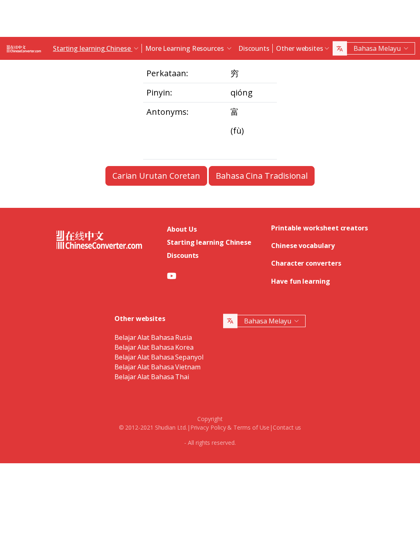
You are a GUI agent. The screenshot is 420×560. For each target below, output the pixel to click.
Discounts (253, 48)
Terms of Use (251, 427)
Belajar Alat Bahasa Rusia (153, 337)
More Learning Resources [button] (185, 48)
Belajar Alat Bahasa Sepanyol (158, 357)
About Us (181, 229)
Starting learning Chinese (209, 242)
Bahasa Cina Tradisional (262, 175)
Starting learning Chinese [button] (92, 48)
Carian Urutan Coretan (156, 175)
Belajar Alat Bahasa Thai (151, 376)
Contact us (287, 427)
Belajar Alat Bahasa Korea (154, 347)
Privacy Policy (208, 427)
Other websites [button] (299, 48)
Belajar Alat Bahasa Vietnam (157, 366)
